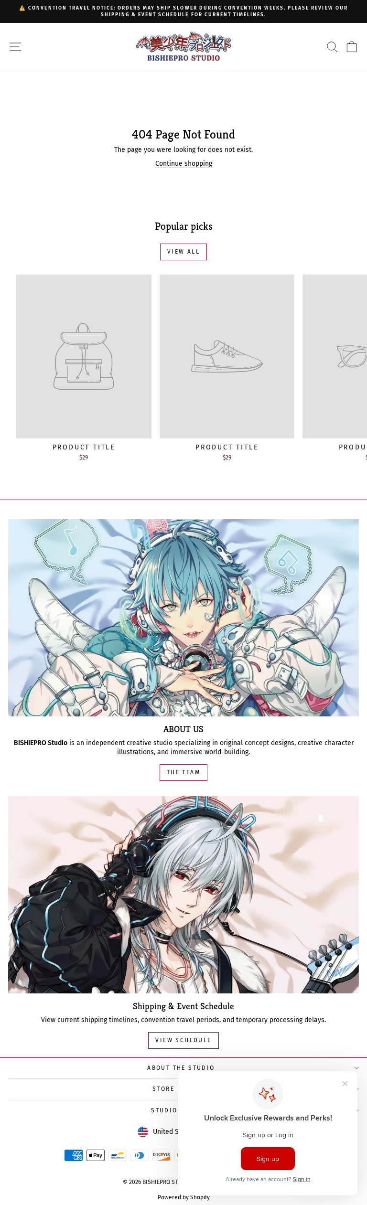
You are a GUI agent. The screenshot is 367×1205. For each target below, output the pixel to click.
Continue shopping (183, 164)
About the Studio (181, 1068)
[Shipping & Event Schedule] (183, 894)
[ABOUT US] (183, 617)
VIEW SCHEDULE (183, 1040)
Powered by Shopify (184, 1197)
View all (183, 251)
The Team (183, 772)
